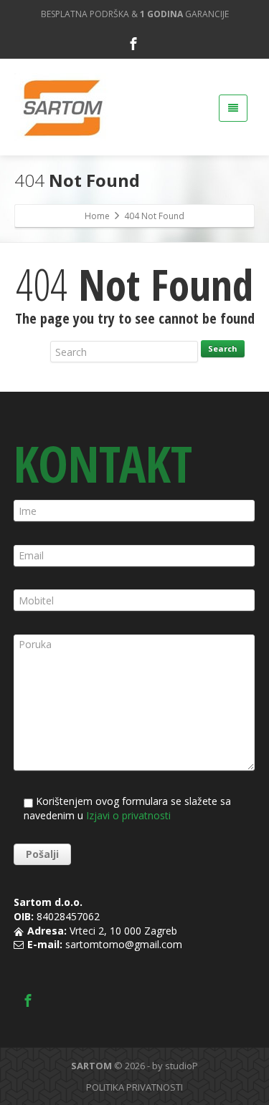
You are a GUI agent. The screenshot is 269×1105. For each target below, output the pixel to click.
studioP (181, 1065)
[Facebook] (133, 43)
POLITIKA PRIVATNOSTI (134, 1087)
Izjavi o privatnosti (128, 815)
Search (222, 348)
